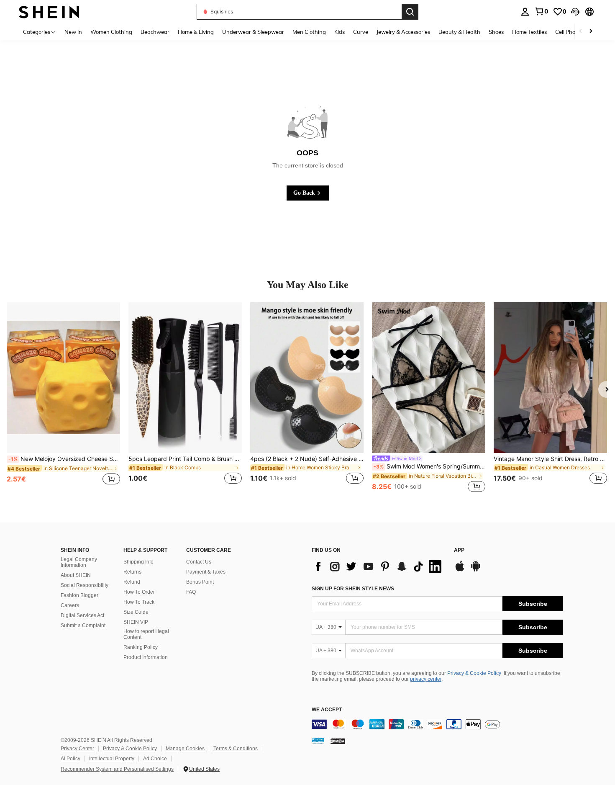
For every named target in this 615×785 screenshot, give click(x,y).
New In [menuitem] (73, 31)
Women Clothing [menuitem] (111, 31)
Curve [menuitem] (360, 31)
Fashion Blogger (79, 595)
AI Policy (70, 759)
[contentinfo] (437, 724)
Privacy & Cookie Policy (474, 673)
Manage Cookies (185, 749)
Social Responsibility (84, 585)
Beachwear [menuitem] (155, 31)
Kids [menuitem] (339, 31)
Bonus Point (200, 582)
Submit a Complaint (83, 625)
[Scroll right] (591, 31)
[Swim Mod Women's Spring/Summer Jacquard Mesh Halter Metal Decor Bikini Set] (428, 377)
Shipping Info (138, 562)
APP (459, 550)
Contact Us (198, 562)
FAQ (191, 592)
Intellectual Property (111, 759)
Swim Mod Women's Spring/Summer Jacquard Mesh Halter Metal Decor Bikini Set (429, 466)
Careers (70, 605)
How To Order (139, 592)
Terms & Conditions (235, 749)
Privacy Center (77, 749)
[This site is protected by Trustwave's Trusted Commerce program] (318, 741)
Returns (132, 572)
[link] (541, 11)
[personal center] (525, 12)
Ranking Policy (140, 647)
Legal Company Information (79, 562)
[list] (379, 566)
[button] (575, 12)
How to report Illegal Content (146, 634)
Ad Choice (155, 759)
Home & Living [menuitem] (196, 31)
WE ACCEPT (327, 710)
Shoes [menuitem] (496, 31)
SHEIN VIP (135, 622)
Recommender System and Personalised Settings (117, 769)
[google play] (476, 570)
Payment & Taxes (206, 572)
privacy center (425, 679)
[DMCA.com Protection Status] (338, 741)
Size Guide (136, 612)
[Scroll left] (581, 31)
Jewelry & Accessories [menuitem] (403, 31)
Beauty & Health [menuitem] (459, 31)
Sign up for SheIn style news (353, 589)
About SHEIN (76, 575)
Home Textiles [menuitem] (529, 31)
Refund (131, 582)
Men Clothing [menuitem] (309, 31)
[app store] (460, 570)
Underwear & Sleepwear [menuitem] (253, 31)
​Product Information (145, 657)
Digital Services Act (82, 615)
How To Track (138, 602)
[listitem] (63, 398)
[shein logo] (49, 11)
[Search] (410, 12)
